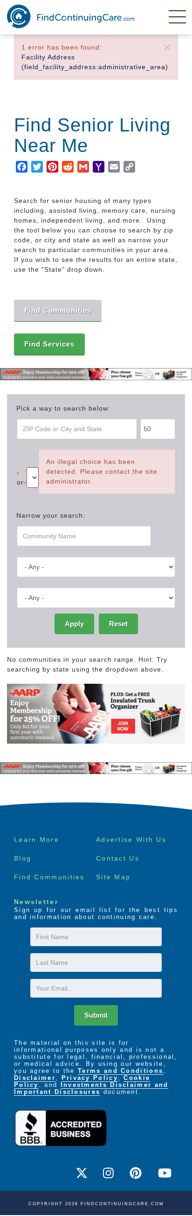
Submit (96, 1015)
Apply (74, 624)
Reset (118, 624)
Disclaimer (34, 1077)
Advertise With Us (131, 839)
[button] (167, 48)
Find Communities (49, 877)
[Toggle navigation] (178, 16)
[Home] (70, 16)
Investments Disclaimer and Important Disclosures (91, 1088)
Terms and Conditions (120, 1070)
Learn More (36, 839)
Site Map (113, 877)
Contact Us (117, 858)
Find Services (49, 344)
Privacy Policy (90, 1077)
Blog (22, 858)
